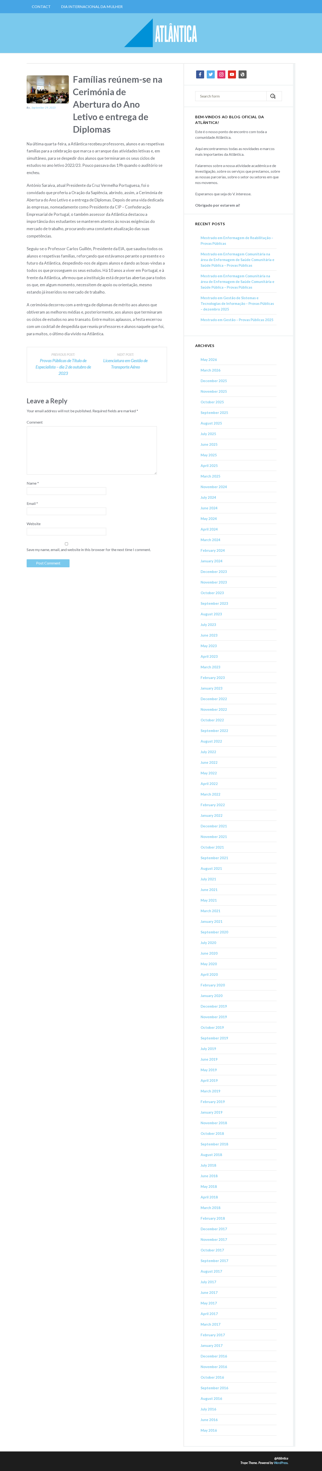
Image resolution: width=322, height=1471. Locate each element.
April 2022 (209, 783)
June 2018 (209, 1176)
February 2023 (213, 677)
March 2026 (210, 370)
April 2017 (209, 1314)
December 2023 (214, 571)
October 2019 (212, 1027)
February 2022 (213, 805)
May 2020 (209, 964)
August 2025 (211, 423)
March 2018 (210, 1207)
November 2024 (214, 487)
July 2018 (208, 1165)
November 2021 (214, 836)
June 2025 (209, 444)
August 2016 (211, 1398)
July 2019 (208, 1048)
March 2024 (210, 540)
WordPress (281, 1463)
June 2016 (209, 1420)
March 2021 (210, 911)
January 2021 (212, 921)
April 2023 (209, 656)
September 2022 (214, 730)
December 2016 (214, 1356)
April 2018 (209, 1197)
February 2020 (213, 985)
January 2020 (212, 995)
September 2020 (214, 932)
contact (41, 6)
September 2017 (214, 1261)
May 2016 (209, 1430)
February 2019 (213, 1101)
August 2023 (211, 614)
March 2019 (210, 1091)
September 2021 (214, 858)
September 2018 (214, 1144)
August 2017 (211, 1271)
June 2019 (209, 1059)
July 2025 (208, 434)
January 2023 (212, 688)
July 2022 (208, 752)
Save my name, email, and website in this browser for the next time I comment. (89, 549)
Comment (35, 422)
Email (32, 503)
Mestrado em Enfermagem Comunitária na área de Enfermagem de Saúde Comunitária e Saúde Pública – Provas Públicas (237, 259)
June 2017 (209, 1292)
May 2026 (209, 359)
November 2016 (214, 1367)
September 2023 (214, 603)
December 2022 (214, 699)
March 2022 (210, 794)
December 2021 (214, 826)
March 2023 (210, 667)
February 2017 (213, 1335)
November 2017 (214, 1239)
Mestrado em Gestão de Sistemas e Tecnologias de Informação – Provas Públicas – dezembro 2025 (237, 303)
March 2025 (210, 476)
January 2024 (212, 561)
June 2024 (209, 508)
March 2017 (210, 1324)
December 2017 (214, 1229)
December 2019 (214, 1006)
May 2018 (209, 1186)
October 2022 (212, 720)
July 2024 (208, 497)
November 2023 (214, 582)
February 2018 (213, 1218)
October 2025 (212, 402)
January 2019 (212, 1112)
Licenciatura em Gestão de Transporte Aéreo (125, 360)
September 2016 (214, 1388)
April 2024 (209, 529)
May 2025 (209, 455)
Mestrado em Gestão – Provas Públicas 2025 (237, 320)
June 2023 (209, 635)
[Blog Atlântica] (161, 33)
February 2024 (213, 550)
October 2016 (212, 1377)
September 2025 (214, 412)
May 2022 (209, 773)
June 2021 (209, 889)
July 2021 (208, 879)
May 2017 (209, 1303)
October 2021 (212, 847)
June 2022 (209, 762)
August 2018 (211, 1154)
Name (33, 483)
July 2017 (208, 1282)
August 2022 (211, 741)
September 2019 (214, 1038)
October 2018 (212, 1133)
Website (34, 523)
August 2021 (211, 868)
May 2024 (209, 518)
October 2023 (212, 593)
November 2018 (214, 1123)
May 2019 (209, 1070)
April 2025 (209, 465)
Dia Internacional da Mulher (92, 6)
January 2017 (212, 1345)
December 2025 (214, 381)
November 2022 (214, 709)
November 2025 (214, 391)
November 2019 (214, 1017)
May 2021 (209, 900)
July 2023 (208, 624)
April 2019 (209, 1080)
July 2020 (208, 942)
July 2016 (208, 1409)
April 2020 (209, 974)
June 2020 (209, 953)
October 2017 (212, 1250)
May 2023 (209, 646)
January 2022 (212, 815)
